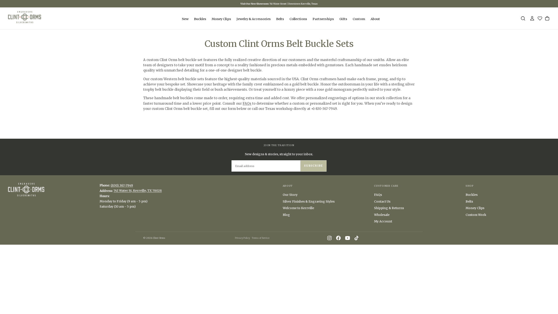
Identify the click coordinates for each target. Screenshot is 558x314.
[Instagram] (329, 238)
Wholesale (382, 215)
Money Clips (221, 19)
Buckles (200, 19)
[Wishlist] (541, 19)
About (375, 19)
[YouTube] (347, 238)
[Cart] (547, 18)
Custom (359, 19)
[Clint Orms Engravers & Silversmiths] (26, 189)
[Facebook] (338, 238)
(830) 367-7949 (122, 185)
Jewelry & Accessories (253, 19)
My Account (383, 221)
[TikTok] (356, 238)
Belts (280, 19)
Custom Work (476, 215)
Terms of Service (260, 238)
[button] (523, 18)
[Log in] (532, 18)
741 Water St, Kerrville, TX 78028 (138, 191)
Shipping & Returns (389, 208)
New (185, 19)
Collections (298, 19)
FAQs (247, 103)
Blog (286, 215)
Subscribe (313, 165)
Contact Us (382, 201)
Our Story (290, 195)
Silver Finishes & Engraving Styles (309, 201)
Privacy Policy (242, 238)
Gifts (343, 19)
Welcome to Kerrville (298, 208)
